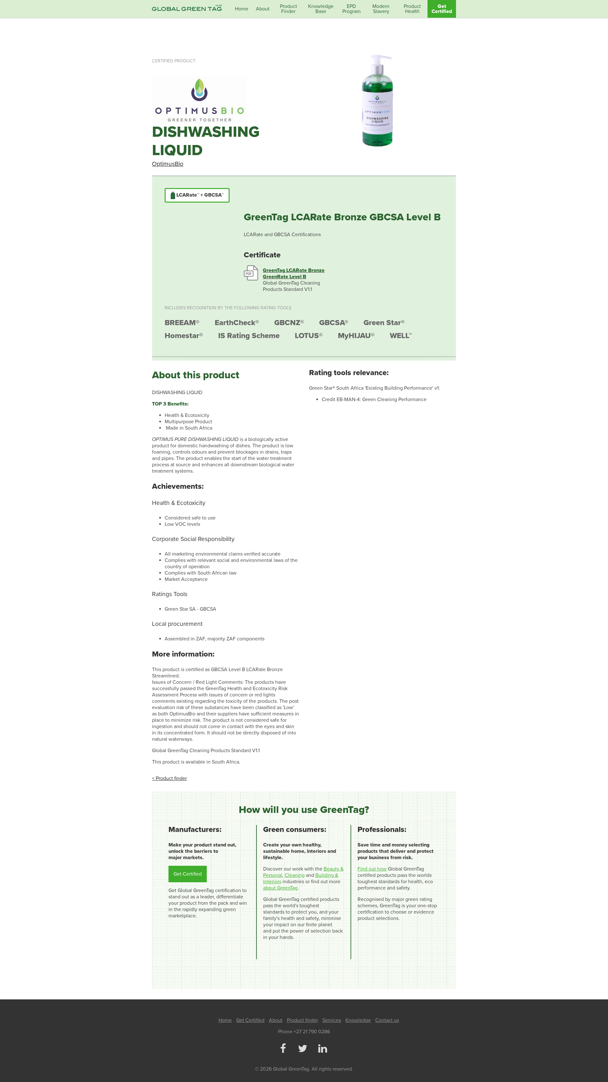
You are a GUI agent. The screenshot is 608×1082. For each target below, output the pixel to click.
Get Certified (442, 9)
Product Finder (288, 9)
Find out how (372, 869)
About (262, 9)
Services (331, 1020)
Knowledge (358, 1020)
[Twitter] (302, 1049)
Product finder (302, 1020)
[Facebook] (282, 1049)
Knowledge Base (320, 9)
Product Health (412, 9)
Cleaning (295, 875)
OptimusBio (167, 163)
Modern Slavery (381, 9)
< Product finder (169, 778)
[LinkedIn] (322, 1049)
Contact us (387, 1020)
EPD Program (351, 9)
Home (241, 9)
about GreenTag (280, 888)
